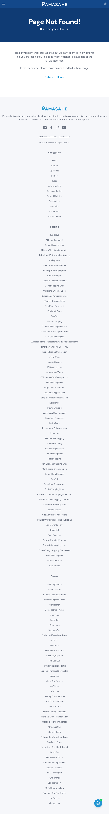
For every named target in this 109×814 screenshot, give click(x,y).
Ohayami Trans (54, 732)
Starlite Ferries (54, 510)
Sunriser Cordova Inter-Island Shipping (54, 520)
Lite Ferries (54, 403)
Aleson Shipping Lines (54, 245)
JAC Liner (54, 686)
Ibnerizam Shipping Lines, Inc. (54, 347)
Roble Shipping (54, 459)
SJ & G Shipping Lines (54, 489)
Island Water (54, 357)
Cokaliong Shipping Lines (54, 291)
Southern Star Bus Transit (54, 793)
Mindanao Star (54, 727)
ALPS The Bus (54, 589)
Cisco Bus (54, 620)
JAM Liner (54, 691)
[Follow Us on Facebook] (51, 127)
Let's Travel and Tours (55, 701)
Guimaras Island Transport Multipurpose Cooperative (54, 342)
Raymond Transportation (54, 762)
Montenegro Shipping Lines (54, 428)
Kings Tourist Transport (54, 387)
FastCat (54, 316)
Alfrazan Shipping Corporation (54, 250)
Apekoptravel (54, 260)
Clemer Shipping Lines (54, 286)
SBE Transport (54, 783)
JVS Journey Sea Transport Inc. (54, 377)
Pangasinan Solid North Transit (54, 747)
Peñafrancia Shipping (54, 438)
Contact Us (54, 211)
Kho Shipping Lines (54, 382)
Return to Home (54, 77)
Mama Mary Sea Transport (54, 413)
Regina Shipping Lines (54, 448)
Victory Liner (54, 803)
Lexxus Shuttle (54, 706)
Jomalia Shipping (54, 362)
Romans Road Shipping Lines (54, 464)
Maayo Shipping (54, 408)
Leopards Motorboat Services (54, 398)
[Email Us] (45, 127)
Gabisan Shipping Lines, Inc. (54, 326)
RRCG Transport (54, 773)
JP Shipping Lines (54, 367)
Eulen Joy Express (54, 656)
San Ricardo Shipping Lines (54, 469)
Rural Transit (54, 778)
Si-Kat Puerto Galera (54, 788)
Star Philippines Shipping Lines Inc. (54, 499)
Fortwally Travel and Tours (54, 666)
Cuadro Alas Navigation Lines (54, 296)
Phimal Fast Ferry (54, 443)
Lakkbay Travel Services (54, 696)
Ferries (54, 176)
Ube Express (54, 798)
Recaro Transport (54, 768)
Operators (54, 171)
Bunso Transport (54, 275)
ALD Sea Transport (54, 240)
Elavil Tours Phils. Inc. (54, 650)
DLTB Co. (55, 640)
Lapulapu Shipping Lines (54, 393)
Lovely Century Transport (54, 712)
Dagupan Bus (54, 630)
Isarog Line (54, 676)
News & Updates (54, 196)
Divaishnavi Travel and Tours (54, 635)
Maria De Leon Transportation (54, 717)
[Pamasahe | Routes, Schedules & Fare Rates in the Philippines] (54, 4)
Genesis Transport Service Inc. (54, 671)
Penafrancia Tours (54, 757)
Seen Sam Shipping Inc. (54, 484)
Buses (54, 181)
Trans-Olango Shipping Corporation (54, 550)
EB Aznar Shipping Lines (54, 301)
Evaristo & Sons (55, 311)
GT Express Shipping (54, 337)
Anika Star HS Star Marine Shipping (54, 255)
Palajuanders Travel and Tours (54, 737)
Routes (54, 166)
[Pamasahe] (54, 108)
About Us (54, 206)
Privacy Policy (64, 136)
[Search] (105, 4)
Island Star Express (54, 681)
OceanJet (54, 433)
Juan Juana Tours (54, 372)
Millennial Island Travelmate (54, 722)
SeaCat (54, 479)
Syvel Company (54, 535)
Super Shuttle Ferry (54, 525)
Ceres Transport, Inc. (54, 610)
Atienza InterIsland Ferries (54, 265)
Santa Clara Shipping (54, 474)
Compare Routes (54, 191)
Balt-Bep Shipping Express (54, 270)
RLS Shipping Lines (54, 454)
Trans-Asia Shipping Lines (54, 545)
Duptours (54, 645)
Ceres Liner (54, 605)
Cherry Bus (54, 615)
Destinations (54, 201)
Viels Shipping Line (54, 555)
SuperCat (54, 530)
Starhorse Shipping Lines (54, 504)
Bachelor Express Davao (54, 600)
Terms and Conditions (48, 136)
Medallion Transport (54, 418)
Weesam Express (54, 560)
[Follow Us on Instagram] (57, 127)
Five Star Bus (54, 661)
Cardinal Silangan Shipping (55, 281)
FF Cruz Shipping (54, 321)
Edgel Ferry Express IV (54, 306)
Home (54, 160)
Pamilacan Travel (54, 742)
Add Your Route (54, 216)
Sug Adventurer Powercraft (54, 515)
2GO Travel (54, 235)
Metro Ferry (54, 423)
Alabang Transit (54, 584)
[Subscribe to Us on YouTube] (64, 127)
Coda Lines (55, 625)
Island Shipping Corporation (54, 352)
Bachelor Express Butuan (54, 595)
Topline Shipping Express (54, 540)
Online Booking (54, 186)
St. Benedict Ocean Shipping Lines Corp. (55, 494)
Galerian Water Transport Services (54, 331)
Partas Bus (54, 752)
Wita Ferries (54, 566)
